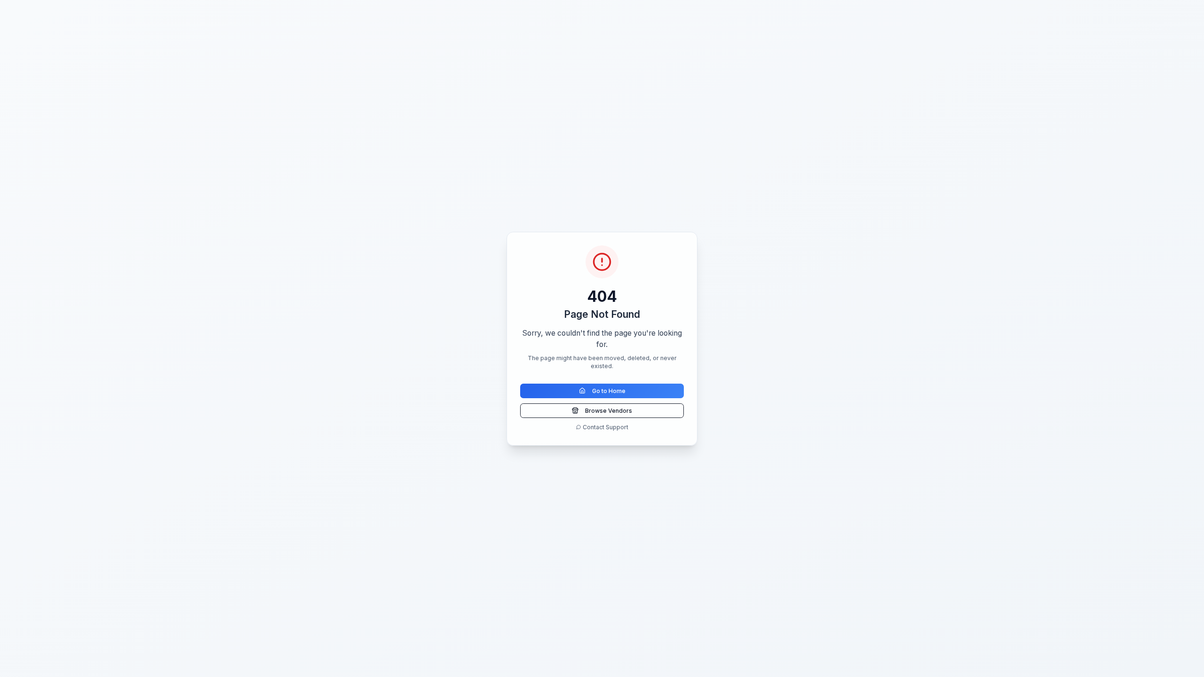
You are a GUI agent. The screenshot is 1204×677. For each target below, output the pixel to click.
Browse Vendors (608, 410)
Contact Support (605, 427)
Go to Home (609, 390)
